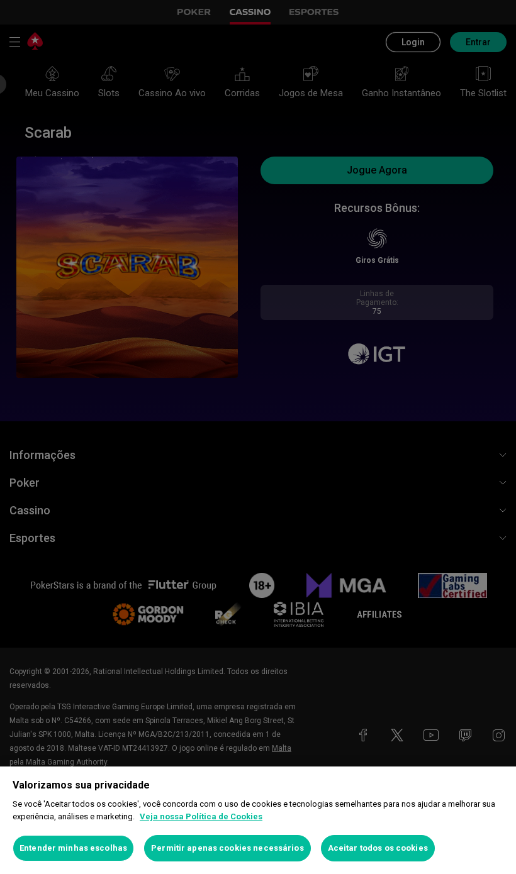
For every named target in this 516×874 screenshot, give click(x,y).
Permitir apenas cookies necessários (227, 848)
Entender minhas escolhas (73, 848)
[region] (258, 820)
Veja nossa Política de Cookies (201, 816)
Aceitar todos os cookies (378, 848)
